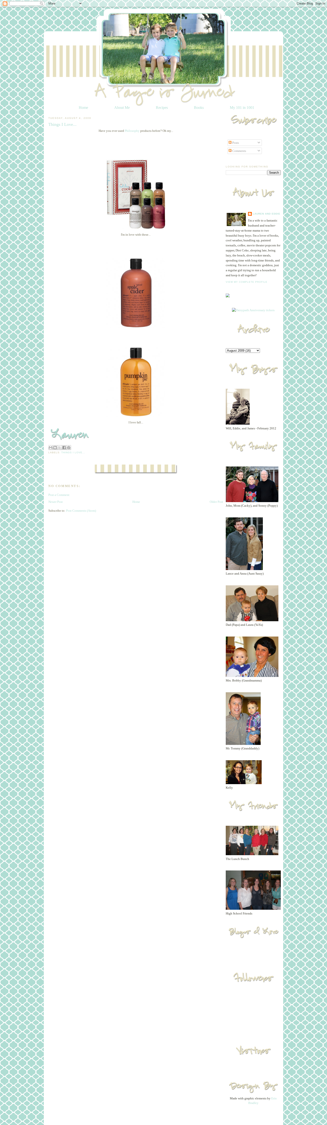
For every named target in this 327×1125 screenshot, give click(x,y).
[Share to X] (59, 447)
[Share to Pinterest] (68, 447)
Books (199, 107)
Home (83, 107)
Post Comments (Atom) (81, 510)
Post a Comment (58, 495)
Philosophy (132, 131)
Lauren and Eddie (266, 213)
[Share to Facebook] (64, 447)
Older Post (216, 502)
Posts (235, 142)
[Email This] (50, 447)
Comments (238, 151)
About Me (122, 107)
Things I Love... (73, 452)
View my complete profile (246, 282)
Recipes (162, 107)
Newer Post (55, 502)
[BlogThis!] (55, 447)
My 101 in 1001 (242, 107)
